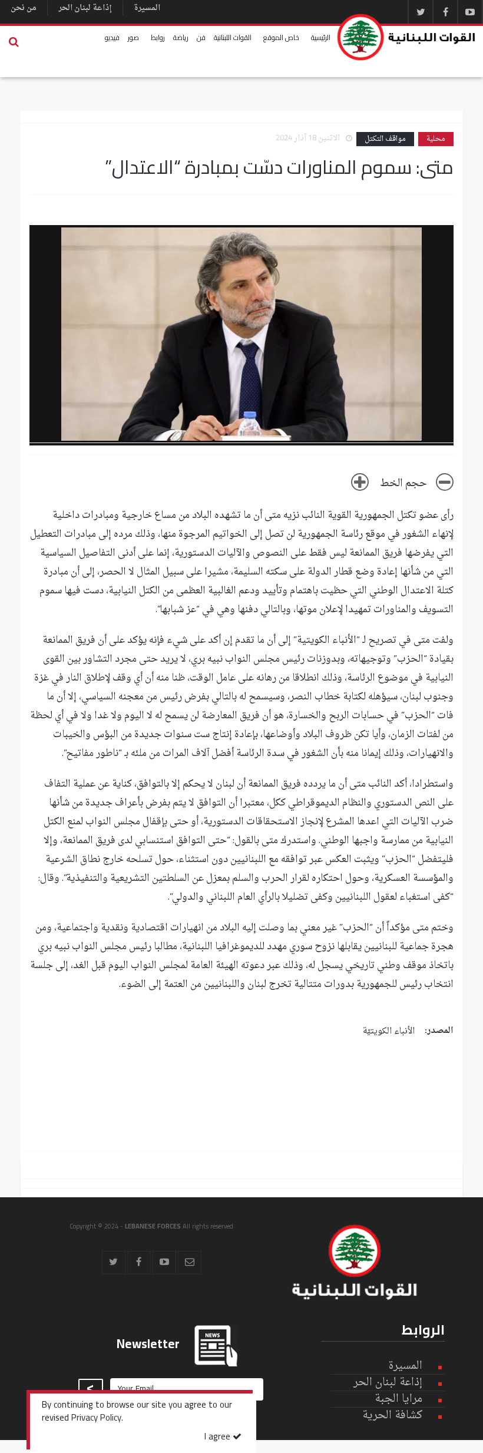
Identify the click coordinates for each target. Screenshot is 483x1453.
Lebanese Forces (406, 37)
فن (201, 37)
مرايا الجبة (398, 1399)
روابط (158, 37)
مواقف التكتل (385, 139)
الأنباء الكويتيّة (389, 1031)
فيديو (112, 37)
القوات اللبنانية (233, 37)
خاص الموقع (281, 37)
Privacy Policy (96, 1418)
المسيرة (147, 8)
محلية (435, 139)
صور (133, 37)
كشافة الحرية (392, 1416)
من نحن (24, 8)
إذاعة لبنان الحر (85, 8)
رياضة (180, 37)
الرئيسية (320, 37)
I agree (218, 1437)
